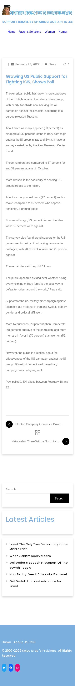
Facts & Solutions (29, 31)
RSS (33, 642)
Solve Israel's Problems (39, 651)
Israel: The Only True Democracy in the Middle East (39, 546)
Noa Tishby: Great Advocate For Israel (38, 574)
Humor (62, 31)
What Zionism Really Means (30, 556)
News (52, 64)
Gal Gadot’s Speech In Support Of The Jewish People (39, 565)
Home (12, 31)
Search (11, 489)
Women (50, 31)
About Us (21, 642)
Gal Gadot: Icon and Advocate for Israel (35, 583)
